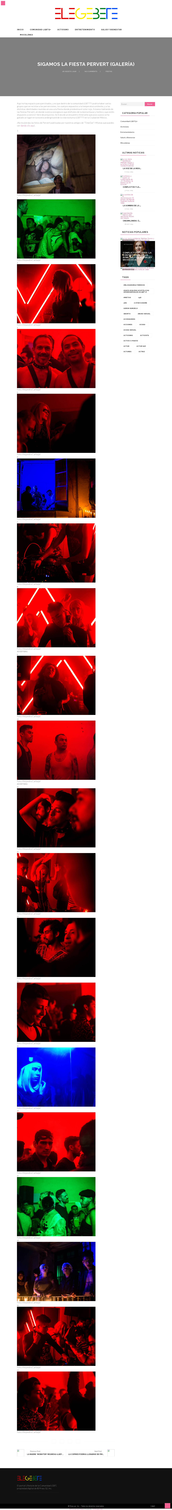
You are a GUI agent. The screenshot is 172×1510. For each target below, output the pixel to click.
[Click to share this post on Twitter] (62, 1441)
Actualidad (128, 244)
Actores (127, 351)
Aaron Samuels (131, 308)
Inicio (20, 30)
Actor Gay (141, 346)
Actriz (142, 351)
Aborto (127, 314)
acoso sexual (130, 330)
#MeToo (127, 297)
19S (139, 297)
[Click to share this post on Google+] (70, 1441)
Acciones (128, 324)
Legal (153, 1506)
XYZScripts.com (97, 1509)
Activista (144, 335)
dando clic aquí (28, 125)
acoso (142, 324)
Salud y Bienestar (111, 30)
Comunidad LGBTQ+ (40, 30)
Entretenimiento (85, 30)
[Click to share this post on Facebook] (54, 1441)
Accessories (129, 319)
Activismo (63, 30)
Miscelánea (26, 35)
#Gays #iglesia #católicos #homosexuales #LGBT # (136, 291)
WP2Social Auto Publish (77, 1509)
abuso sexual (144, 314)
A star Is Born (140, 303)
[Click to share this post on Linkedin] (78, 1441)
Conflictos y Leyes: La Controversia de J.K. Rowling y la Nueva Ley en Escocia (137, 256)
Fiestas (109, 71)
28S (125, 303)
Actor (126, 346)
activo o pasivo (131, 341)
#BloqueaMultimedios (134, 285)
